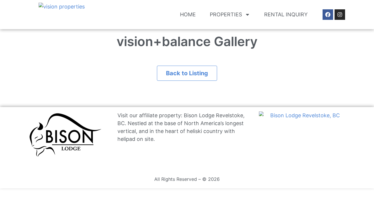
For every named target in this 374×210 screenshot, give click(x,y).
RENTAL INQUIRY (286, 14)
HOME (188, 14)
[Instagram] (340, 14)
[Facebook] (328, 14)
